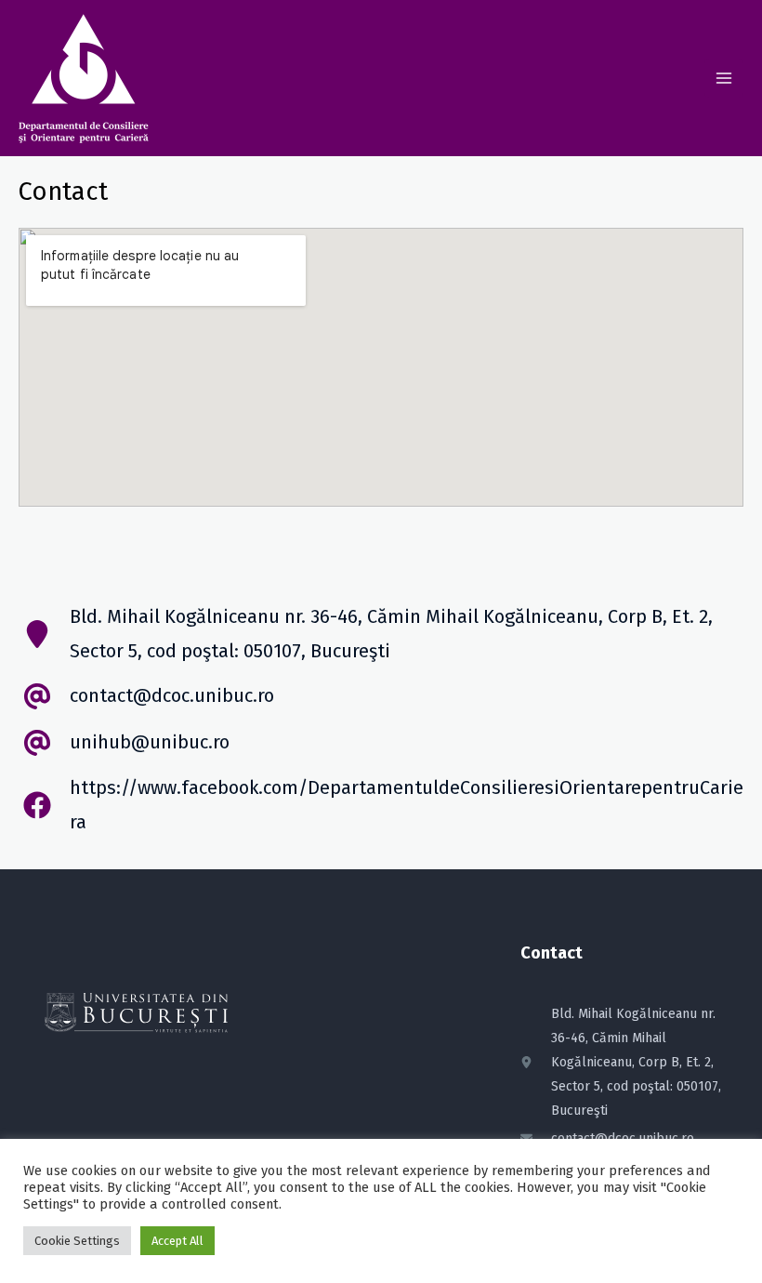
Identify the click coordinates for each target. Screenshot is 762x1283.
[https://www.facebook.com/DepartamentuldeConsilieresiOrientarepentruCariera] (381, 805)
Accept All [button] (177, 1241)
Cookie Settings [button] (77, 1241)
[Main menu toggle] (723, 78)
